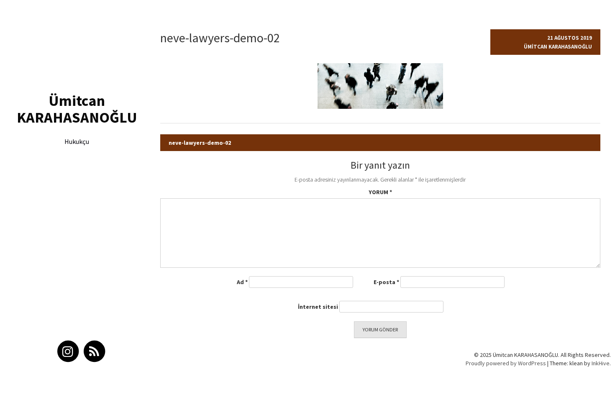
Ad (242, 282)
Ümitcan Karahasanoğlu (558, 46)
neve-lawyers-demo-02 (200, 142)
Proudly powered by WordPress (506, 363)
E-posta (386, 282)
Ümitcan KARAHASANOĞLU (77, 109)
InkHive (601, 363)
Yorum (380, 192)
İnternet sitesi (318, 306)
